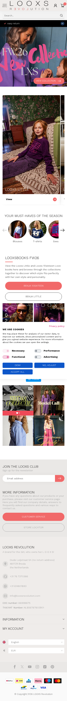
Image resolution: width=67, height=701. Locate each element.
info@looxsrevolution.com (25, 595)
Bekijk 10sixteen (33, 285)
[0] (62, 5)
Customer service (33, 516)
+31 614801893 (18, 586)
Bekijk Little (33, 296)
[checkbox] (6, 351)
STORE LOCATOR (33, 527)
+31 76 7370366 (19, 576)
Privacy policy (56, 326)
